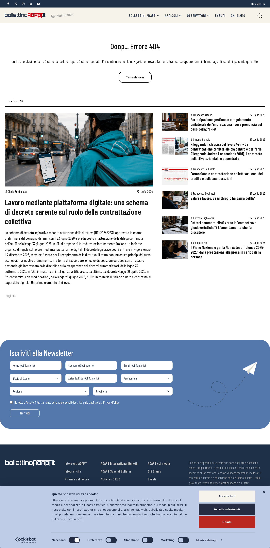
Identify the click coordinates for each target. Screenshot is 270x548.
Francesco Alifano (202, 115)
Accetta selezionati (227, 509)
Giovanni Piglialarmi (203, 218)
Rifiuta (226, 522)
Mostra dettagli (206, 540)
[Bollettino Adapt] (39, 15)
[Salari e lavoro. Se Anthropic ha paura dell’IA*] (175, 200)
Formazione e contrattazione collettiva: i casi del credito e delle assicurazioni (227, 176)
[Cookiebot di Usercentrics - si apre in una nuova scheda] (25, 540)
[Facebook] (8, 3)
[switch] (111, 540)
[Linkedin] (30, 3)
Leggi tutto (11, 296)
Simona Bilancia (201, 139)
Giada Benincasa (17, 191)
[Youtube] (38, 3)
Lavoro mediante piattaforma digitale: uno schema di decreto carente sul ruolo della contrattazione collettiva (76, 211)
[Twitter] (15, 3)
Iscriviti (25, 413)
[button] (259, 15)
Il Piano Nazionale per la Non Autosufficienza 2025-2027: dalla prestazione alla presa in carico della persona (227, 252)
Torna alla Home (135, 77)
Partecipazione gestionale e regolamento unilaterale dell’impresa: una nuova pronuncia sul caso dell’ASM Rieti (226, 124)
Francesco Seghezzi (204, 193)
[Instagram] (23, 3)
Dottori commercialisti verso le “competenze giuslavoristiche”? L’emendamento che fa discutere (223, 227)
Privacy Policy (111, 402)
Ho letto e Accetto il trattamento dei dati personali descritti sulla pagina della (66, 402)
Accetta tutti (227, 496)
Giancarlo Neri (200, 242)
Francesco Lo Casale (204, 169)
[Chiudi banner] (263, 492)
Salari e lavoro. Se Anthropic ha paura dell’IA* (223, 198)
